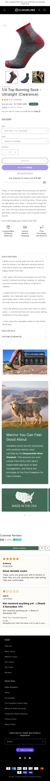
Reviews (8, 672)
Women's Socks (11, 657)
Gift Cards (9, 667)
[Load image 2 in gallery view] (25, 77)
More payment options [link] (25, 173)
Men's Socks (10, 651)
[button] (4, 10)
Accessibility (10, 698)
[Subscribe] (42, 741)
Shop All (8, 646)
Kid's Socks (9, 662)
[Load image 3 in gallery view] (38, 77)
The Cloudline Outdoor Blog (16, 703)
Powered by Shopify (34, 776)
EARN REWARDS (11, 687)
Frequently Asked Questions (16, 714)
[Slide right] (47, 77)
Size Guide (6, 119)
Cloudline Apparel (21, 776)
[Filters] (42, 548)
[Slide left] (2, 77)
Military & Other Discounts (15, 708)
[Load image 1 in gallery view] (12, 77)
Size (3, 126)
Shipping (4, 107)
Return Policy (10, 724)
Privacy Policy (10, 719)
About (7, 693)
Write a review (19, 548)
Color (4, 136)
